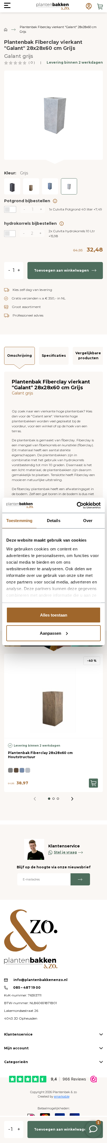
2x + (72, 233)
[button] (49, 799)
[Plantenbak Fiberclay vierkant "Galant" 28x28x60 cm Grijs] (53, 114)
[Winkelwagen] (100, 7)
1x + (75, 209)
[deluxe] (21, 770)
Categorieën (16, 1062)
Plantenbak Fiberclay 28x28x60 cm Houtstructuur (40, 755)
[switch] (10, 209)
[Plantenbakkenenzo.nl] (52, 6)
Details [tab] (53, 520)
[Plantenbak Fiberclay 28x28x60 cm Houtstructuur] (31, 186)
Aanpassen (50, 633)
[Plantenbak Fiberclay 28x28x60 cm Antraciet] (12, 186)
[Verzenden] (80, 879)
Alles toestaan (53, 615)
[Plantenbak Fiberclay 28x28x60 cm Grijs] (69, 186)
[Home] (5, 29)
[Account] (89, 6)
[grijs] (27, 770)
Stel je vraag (65, 852)
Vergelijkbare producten (88, 355)
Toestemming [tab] (19, 520)
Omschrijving (19, 355)
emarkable (61, 1096)
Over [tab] (87, 520)
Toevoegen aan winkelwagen (61, 270)
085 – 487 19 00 (26, 987)
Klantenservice (18, 1034)
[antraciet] (10, 770)
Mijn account (16, 1048)
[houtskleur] (16, 770)
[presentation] (72, 798)
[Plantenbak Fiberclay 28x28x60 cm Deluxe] (50, 186)
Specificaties (54, 355)
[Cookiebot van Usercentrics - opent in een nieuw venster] (77, 505)
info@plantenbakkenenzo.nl (40, 980)
